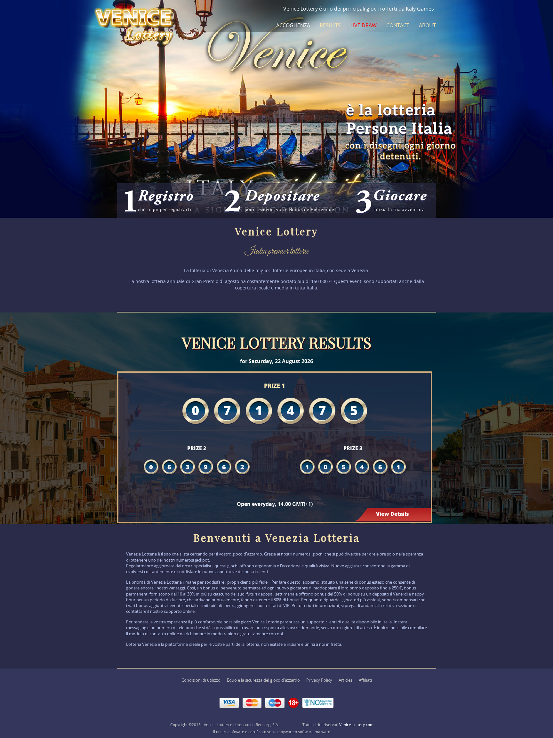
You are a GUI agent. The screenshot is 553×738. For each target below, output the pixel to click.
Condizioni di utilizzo (200, 680)
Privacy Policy (319, 680)
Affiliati (365, 680)
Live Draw (363, 25)
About (427, 25)
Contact (397, 25)
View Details (392, 513)
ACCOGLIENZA (293, 25)
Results (330, 25)
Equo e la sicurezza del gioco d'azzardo (263, 680)
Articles (345, 680)
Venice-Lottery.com (356, 724)
